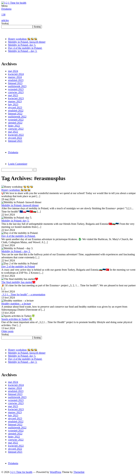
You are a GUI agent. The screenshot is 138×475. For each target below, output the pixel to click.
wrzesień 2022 (16, 119)
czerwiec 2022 (16, 128)
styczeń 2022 (15, 137)
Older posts (7, 331)
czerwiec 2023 (16, 92)
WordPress (55, 472)
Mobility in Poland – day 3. (22, 51)
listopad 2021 (15, 140)
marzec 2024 (15, 77)
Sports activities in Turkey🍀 (16, 319)
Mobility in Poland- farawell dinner (26, 41)
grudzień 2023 (15, 80)
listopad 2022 (15, 113)
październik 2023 (17, 86)
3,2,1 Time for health (21, 472)
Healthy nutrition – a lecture (16, 303)
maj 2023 (13, 95)
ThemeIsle (78, 472)
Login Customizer (17, 163)
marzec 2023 (15, 101)
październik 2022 (17, 116)
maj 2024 (13, 71)
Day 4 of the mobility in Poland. (25, 48)
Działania (6, 14)
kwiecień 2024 (16, 74)
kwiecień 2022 (16, 134)
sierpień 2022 (15, 122)
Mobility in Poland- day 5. (22, 45)
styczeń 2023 (15, 107)
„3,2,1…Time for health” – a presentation (23, 294)
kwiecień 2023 (16, 98)
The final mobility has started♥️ (18, 282)
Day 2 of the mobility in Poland (18, 266)
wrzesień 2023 (16, 89)
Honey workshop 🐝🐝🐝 (22, 38)
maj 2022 (13, 131)
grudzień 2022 (15, 110)
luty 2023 (13, 104)
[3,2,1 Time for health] (13, 2)
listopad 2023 (15, 83)
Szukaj (5, 23)
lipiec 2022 (14, 125)
